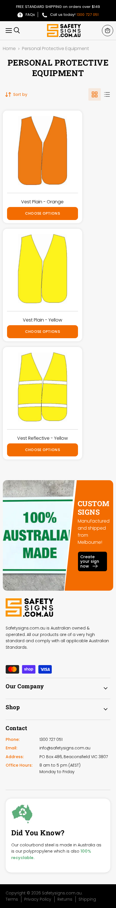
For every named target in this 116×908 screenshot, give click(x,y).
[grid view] (94, 94)
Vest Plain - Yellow (42, 320)
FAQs (30, 14)
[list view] (107, 94)
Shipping (87, 899)
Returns (64, 899)
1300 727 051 (88, 14)
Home (9, 48)
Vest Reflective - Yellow (42, 438)
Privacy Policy (37, 899)
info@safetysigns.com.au (64, 748)
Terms (12, 899)
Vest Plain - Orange (42, 202)
